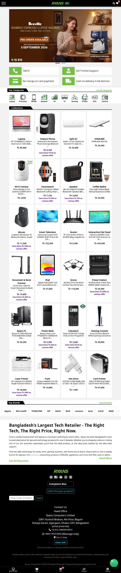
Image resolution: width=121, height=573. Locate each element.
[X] (56, 477)
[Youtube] (61, 477)
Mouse (21, 232)
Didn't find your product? (60, 491)
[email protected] (60, 526)
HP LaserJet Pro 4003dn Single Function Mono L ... (21, 383)
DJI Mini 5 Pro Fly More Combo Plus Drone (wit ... (74, 283)
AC (55, 101)
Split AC (73, 138)
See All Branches (18, 460)
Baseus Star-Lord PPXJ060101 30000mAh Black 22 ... (47, 335)
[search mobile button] (114, 3)
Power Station (99, 280)
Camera (105, 101)
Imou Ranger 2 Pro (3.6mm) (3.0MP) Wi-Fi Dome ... (21, 191)
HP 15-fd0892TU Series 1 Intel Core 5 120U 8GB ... (21, 142)
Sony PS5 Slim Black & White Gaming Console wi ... (99, 335)
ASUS (58, 411)
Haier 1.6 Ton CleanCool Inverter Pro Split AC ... (73, 142)
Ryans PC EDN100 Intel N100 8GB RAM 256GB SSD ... (22, 335)
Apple (7, 411)
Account (108, 571)
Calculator (73, 330)
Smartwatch (47, 186)
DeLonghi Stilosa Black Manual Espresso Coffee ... (99, 191)
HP (48, 411)
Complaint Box (57, 484)
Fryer (47, 378)
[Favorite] (30, 127)
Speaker (44, 101)
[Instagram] (66, 477)
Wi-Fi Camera (21, 186)
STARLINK (99, 138)
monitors (35, 455)
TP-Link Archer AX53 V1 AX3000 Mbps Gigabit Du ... (73, 237)
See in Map (61, 537)
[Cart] (29, 116)
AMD (111, 411)
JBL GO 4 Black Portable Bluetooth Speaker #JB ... (73, 190)
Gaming (75, 101)
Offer (36, 571)
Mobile (34, 101)
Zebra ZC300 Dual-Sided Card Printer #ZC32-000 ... (100, 382)
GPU (94, 101)
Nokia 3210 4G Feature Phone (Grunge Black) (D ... (47, 143)
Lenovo (79, 411)
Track (38, 498)
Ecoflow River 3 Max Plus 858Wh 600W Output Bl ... (99, 283)
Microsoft (21, 411)
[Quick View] (29, 132)
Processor (23, 101)
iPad (47, 280)
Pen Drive (73, 378)
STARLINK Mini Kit (99, 141)
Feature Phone (47, 138)
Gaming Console (99, 330)
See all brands (105, 403)
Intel (101, 411)
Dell (68, 411)
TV (65, 101)
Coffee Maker (99, 186)
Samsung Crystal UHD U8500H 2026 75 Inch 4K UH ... (47, 237)
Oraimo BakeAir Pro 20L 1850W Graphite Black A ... (47, 382)
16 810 (55, 530)
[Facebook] (51, 477)
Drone (73, 280)
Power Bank (47, 330)
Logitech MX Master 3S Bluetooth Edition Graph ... (21, 237)
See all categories (104, 90)
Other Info (60, 542)
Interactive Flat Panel (99, 232)
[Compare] (30, 121)
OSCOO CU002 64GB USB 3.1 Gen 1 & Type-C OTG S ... (73, 383)
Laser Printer (21, 378)
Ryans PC (21, 330)
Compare (84, 571)
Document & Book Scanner (21, 281)
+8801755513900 (53, 534)
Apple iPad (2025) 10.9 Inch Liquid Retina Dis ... (47, 283)
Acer (90, 411)
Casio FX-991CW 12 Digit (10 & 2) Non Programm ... (73, 335)
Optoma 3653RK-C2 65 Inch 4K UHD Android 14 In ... (99, 237)
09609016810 (65, 530)
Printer (85, 101)
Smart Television (47, 232)
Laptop (12, 101)
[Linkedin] (70, 477)
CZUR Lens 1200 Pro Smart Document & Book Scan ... (22, 288)
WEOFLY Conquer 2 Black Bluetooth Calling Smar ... (48, 190)
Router (73, 232)
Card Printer (99, 378)
